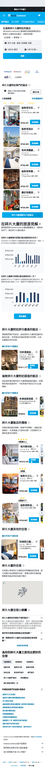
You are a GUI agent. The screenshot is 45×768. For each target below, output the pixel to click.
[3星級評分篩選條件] (12, 103)
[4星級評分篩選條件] (21, 103)
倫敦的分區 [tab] (18, 667)
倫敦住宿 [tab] (7, 667)
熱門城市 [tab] (31, 672)
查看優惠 (35, 122)
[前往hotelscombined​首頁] (17, 15)
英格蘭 (22, 762)
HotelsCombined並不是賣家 (15, 743)
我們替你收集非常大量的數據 (15, 747)
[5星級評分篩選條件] (31, 103)
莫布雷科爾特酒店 (9, 710)
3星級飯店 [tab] (7, 662)
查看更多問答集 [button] (22, 645)
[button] (42, 9)
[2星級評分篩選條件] (5, 103)
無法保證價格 (37, 737)
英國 (9, 762)
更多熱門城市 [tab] (19, 672)
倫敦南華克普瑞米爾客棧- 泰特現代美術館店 (18, 704)
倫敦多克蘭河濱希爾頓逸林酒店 (14, 697)
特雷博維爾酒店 (8, 714)
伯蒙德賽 (23, 765)
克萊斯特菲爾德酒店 (10, 717)
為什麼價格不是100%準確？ (15, 752)
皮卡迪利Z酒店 (8, 701)
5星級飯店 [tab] (30, 662)
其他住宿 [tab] (7, 672)
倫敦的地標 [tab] (30, 667)
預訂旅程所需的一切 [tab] (11, 683)
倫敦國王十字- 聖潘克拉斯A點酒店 (15, 720)
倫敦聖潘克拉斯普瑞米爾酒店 (13, 707)
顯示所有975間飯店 (10, 346)
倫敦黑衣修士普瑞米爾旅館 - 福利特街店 (17, 727)
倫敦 (33, 762)
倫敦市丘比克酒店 (9, 694)
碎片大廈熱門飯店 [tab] (10, 678)
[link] (22, 215)
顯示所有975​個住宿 (10, 536)
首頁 (4, 762)
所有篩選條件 (37, 98)
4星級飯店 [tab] (18, 662)
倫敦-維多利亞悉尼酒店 (11, 723)
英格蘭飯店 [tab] (24, 678)
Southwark (14, 765)
